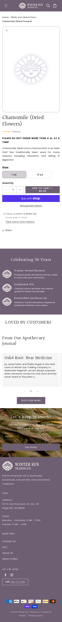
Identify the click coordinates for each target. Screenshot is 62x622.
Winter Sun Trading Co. (29, 612)
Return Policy (10, 559)
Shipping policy (36, 615)
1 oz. (14, 174)
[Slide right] (37, 391)
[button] (6, 5)
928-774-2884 (18, 582)
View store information (20, 221)
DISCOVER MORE (31, 400)
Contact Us (9, 541)
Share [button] (8, 230)
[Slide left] (24, 391)
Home (5, 17)
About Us (7, 553)
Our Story (31, 447)
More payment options (31, 205)
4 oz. (40, 174)
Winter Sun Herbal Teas (23, 17)
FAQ (4, 547)
